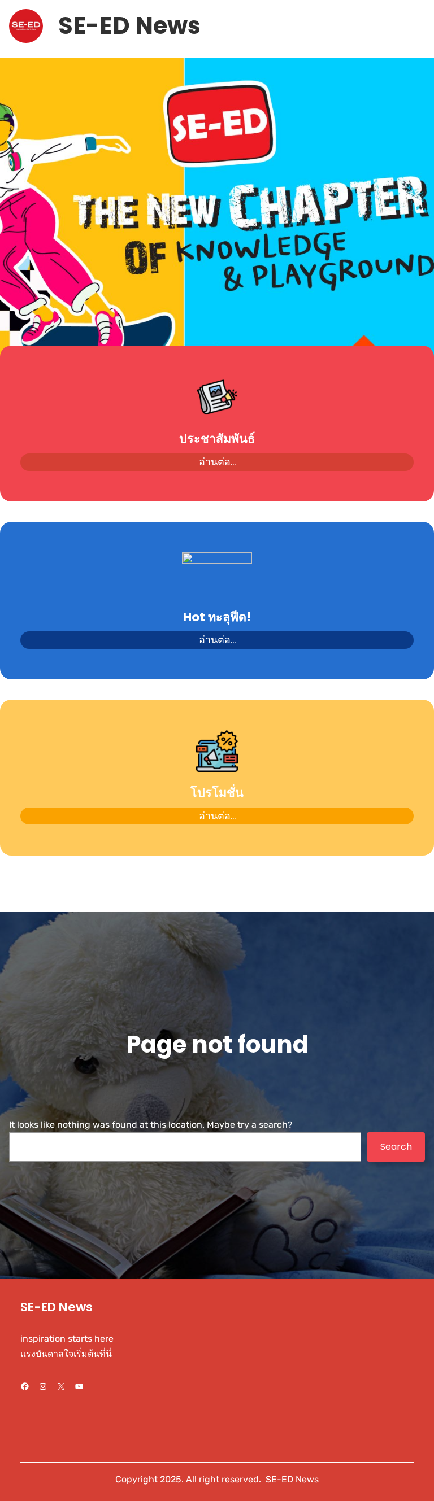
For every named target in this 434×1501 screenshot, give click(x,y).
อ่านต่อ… (217, 462)
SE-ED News (129, 25)
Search (396, 1146)
